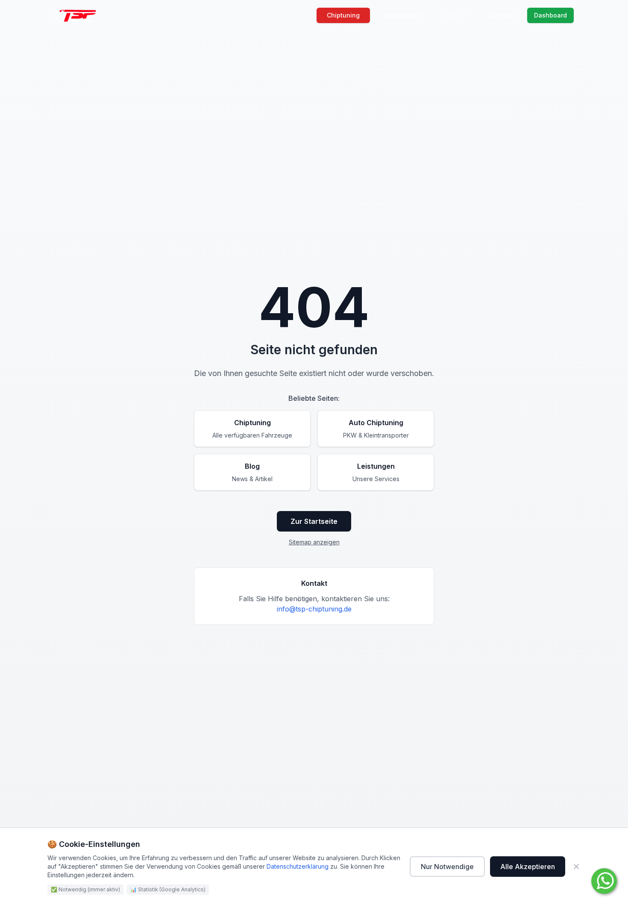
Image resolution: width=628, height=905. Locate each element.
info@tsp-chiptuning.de (314, 609)
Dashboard (550, 15)
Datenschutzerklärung (298, 866)
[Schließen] (576, 866)
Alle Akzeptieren (527, 866)
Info (452, 15)
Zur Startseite (314, 521)
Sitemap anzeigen (314, 542)
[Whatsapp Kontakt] (604, 881)
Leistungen (400, 15)
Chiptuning (343, 15)
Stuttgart (500, 15)
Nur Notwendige (447, 866)
